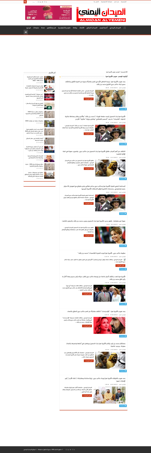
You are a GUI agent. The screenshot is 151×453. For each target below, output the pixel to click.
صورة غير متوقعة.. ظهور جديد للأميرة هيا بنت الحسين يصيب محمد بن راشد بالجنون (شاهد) (93, 221)
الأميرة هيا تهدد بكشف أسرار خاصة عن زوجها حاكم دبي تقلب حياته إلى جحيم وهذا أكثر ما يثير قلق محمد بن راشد (93, 278)
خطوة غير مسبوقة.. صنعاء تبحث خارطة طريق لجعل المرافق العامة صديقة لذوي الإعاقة (34, 174)
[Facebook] (44, 2)
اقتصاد (81, 27)
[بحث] (25, 1)
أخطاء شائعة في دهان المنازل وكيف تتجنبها (34, 139)
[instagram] (38, 2)
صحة (43, 27)
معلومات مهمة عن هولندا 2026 (34, 121)
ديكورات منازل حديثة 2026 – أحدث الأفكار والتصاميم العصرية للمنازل (34, 114)
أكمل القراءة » (88, 99)
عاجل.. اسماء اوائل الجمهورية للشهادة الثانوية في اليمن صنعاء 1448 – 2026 (35, 79)
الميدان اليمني (115, 27)
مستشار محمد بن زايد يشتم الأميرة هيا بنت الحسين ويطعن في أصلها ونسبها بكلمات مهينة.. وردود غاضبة (95, 345)
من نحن (116, 2)
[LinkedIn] (40, 2)
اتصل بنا (96, 2)
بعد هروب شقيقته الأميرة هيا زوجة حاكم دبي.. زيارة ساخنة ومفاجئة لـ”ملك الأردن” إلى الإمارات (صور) (95, 380)
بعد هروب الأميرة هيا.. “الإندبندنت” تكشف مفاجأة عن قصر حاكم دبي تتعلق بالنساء (96, 311)
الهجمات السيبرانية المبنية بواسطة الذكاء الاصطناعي (35, 157)
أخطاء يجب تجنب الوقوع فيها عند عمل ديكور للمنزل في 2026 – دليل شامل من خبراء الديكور (34, 131)
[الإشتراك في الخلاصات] (60, 77)
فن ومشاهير (51, 27)
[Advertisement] (75, 52)
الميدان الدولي (91, 27)
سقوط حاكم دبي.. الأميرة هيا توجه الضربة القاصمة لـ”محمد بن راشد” (101, 253)
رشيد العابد (121, 88)
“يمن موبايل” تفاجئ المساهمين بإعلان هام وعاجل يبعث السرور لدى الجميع (34, 96)
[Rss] (46, 2)
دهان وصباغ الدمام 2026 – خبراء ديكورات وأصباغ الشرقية (34, 165)
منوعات (36, 27)
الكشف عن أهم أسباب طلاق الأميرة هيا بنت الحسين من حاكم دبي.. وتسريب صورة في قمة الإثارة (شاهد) (94, 153)
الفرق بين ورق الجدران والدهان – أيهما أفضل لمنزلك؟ (34, 104)
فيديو (28, 27)
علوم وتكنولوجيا (64, 27)
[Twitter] (42, 2)
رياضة (75, 27)
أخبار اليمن (103, 27)
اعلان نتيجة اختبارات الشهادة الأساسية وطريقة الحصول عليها (34, 87)
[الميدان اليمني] (101, 15)
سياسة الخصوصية (106, 2)
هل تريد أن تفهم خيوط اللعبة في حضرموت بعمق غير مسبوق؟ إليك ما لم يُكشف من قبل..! (34, 149)
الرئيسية (123, 2)
